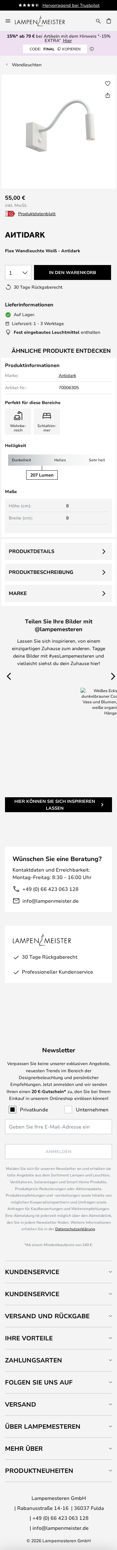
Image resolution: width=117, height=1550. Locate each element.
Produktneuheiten (39, 1470)
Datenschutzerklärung (75, 1228)
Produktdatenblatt (37, 213)
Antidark (67, 375)
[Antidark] (36, 235)
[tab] (58, 1272)
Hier (67, 40)
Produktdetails (31, 551)
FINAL (55, 48)
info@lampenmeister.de (50, 900)
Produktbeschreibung (41, 572)
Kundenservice (32, 1272)
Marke (18, 593)
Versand (20, 1404)
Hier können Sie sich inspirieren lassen (54, 804)
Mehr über (24, 1448)
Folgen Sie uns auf (39, 1382)
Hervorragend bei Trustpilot (71, 5)
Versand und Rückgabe (47, 1316)
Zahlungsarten (33, 1360)
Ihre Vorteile (29, 1338)
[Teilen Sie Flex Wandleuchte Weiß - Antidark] (107, 95)
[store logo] (43, 21)
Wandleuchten (26, 64)
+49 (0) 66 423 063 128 (50, 889)
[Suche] (98, 21)
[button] (107, 83)
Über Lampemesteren (42, 1426)
